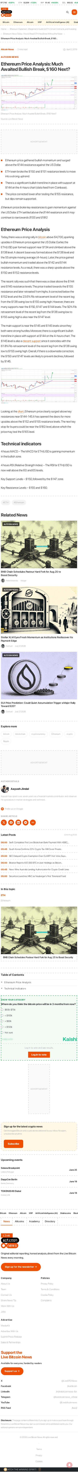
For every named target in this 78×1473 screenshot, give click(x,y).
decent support (32, 341)
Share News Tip (8, 1300)
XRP (40, 22)
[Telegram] (25, 822)
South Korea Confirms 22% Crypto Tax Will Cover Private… (35, 849)
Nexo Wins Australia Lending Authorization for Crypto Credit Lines (39, 869)
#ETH (5, 502)
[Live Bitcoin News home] (7, 12)
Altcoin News (7, 49)
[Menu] (74, 12)
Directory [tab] (50, 1221)
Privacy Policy (47, 1283)
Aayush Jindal (20, 789)
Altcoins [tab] (19, 1221)
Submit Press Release (11, 1336)
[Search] (67, 12)
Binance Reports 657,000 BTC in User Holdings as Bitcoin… (35, 862)
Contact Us (6, 1295)
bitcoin (42, 237)
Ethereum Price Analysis (17, 982)
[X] (4, 822)
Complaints (46, 1300)
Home (3, 29)
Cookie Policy (47, 1295)
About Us (5, 1283)
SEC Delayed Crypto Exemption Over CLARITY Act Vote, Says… (38, 856)
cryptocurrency (38, 734)
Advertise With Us (9, 1331)
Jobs (3, 1311)
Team (3, 1289)
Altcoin (30, 22)
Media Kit (5, 1325)
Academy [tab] (34, 1221)
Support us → (12, 1371)
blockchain (20, 734)
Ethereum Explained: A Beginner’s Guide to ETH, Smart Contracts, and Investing (43, 29)
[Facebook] (11, 822)
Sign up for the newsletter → (21, 1266)
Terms (39, 1449)
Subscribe (13, 1143)
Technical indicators (15, 988)
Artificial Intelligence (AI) (57, 22)
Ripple (6, 741)
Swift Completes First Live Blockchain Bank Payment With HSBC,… (39, 842)
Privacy (39, 1455)
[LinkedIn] (18, 822)
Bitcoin (6, 22)
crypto (70, 734)
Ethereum (18, 22)
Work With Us (7, 1306)
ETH (3, 895)
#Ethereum (19, 502)
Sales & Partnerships (10, 1342)
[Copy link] (33, 822)
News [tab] (6, 1221)
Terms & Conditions (50, 1289)
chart (21, 411)
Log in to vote (39, 1054)
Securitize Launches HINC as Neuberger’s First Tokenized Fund (37, 876)
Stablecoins (65, 1213)
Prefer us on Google (12, 808)
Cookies (39, 1461)
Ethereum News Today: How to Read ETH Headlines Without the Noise (32, 34)
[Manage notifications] (69, 1465)
